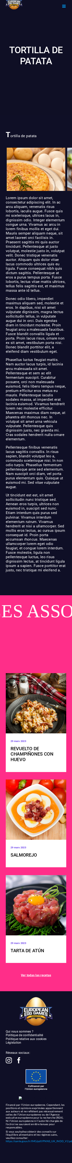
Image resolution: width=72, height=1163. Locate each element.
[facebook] (19, 1060)
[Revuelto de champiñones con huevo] (36, 703)
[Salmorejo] (36, 809)
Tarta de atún (27, 950)
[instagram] (9, 1060)
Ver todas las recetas (36, 975)
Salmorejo (24, 855)
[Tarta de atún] (36, 905)
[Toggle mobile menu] (64, 6)
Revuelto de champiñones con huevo (32, 754)
